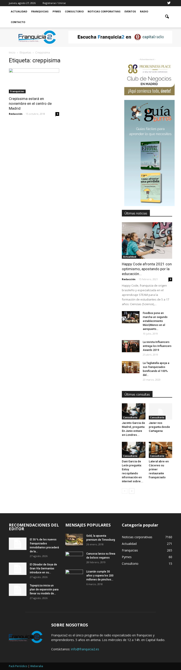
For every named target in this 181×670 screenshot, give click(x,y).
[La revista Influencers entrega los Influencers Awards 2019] (131, 346)
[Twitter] (169, 3)
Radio (144, 11)
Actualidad (19, 11)
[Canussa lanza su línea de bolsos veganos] (74, 558)
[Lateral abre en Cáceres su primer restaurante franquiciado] (160, 450)
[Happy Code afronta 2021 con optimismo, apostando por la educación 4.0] (147, 240)
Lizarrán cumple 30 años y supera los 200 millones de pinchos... (99, 575)
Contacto (18, 22)
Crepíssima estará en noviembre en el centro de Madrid (30, 103)
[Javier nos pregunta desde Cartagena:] (160, 411)
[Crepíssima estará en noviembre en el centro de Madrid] (34, 80)
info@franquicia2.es (85, 649)
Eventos (130, 11)
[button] (167, 16)
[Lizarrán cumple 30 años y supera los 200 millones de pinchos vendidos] (74, 576)
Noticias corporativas (137, 537)
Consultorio (74, 11)
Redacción (16, 113)
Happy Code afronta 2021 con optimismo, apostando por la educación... (147, 269)
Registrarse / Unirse (54, 3)
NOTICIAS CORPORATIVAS (104, 11)
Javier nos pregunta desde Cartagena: (159, 427)
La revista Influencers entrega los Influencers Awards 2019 (157, 346)
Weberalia (36, 666)
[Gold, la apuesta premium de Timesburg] (74, 540)
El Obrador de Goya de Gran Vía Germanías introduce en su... (43, 568)
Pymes (57, 11)
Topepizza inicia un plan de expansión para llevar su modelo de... (44, 589)
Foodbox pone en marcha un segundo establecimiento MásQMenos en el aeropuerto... (155, 321)
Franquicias (40, 11)
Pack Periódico (18, 666)
